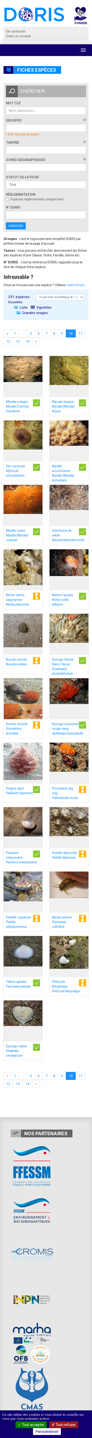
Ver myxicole (15, 470)
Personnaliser (47, 1431)
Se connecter (16, 31)
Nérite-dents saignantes (17, 599)
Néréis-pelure (62, 922)
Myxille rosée (17, 535)
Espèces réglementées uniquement (37, 199)
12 (8, 341)
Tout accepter (32, 1425)
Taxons (12, 142)
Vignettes (43, 307)
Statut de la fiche (22, 177)
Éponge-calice (16, 1050)
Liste (23, 307)
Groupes (13, 120)
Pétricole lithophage (66, 986)
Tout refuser (65, 1425)
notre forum (76, 285)
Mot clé (13, 103)
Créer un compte (18, 36)
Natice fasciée (62, 599)
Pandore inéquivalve (21, 857)
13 (18, 341)
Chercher (15, 226)
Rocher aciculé (17, 728)
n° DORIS (13, 207)
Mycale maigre (17, 406)
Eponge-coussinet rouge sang (67, 728)
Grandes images (34, 313)
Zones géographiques (25, 160)
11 (80, 333)
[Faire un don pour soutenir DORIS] (81, 17)
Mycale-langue (63, 406)
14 (27, 341)
